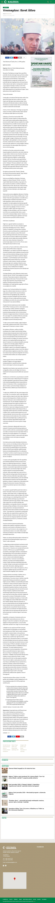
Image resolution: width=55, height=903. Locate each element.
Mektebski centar (27, 899)
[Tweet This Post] (11, 57)
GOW (34, 901)
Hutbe (34, 899)
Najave (39, 899)
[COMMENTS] (24, 57)
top (9, 732)
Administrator (9, 13)
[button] (14, 879)
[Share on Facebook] (7, 57)
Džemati (16, 899)
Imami (20, 899)
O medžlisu (5, 899)
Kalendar (44, 899)
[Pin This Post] (16, 57)
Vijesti (11, 899)
